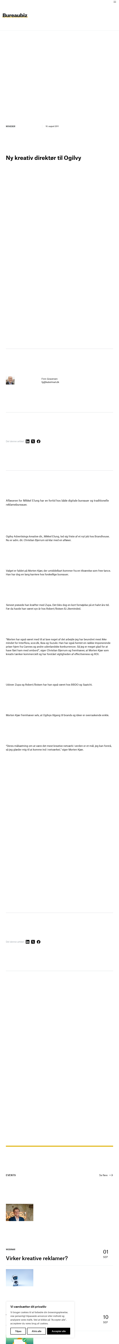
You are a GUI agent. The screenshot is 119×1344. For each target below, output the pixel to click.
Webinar (10, 1249)
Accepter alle (59, 1331)
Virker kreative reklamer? (37, 1258)
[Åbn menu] (115, 2)
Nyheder (10, 126)
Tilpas (18, 1331)
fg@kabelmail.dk (50, 382)
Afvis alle (36, 1331)
